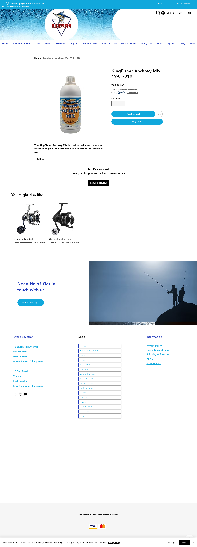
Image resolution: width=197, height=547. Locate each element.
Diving (83, 402)
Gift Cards (85, 411)
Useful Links (86, 406)
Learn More (132, 92)
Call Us (182, 3)
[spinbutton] (118, 103)
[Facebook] (16, 394)
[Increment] (122, 103)
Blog (82, 416)
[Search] (158, 13)
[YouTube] (25, 394)
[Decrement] (114, 103)
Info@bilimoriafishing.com (28, 361)
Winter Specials (88, 374)
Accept (184, 542)
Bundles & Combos (89, 350)
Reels (83, 360)
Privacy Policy (114, 542)
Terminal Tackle (87, 378)
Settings (171, 542)
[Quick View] (27, 219)
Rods (82, 355)
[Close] (193, 542)
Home (37, 58)
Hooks (83, 392)
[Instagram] (20, 394)
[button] (188, 13)
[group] (98, 225)
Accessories (86, 364)
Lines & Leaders (88, 383)
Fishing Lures (87, 388)
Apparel (84, 369)
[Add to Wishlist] (160, 114)
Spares (83, 397)
